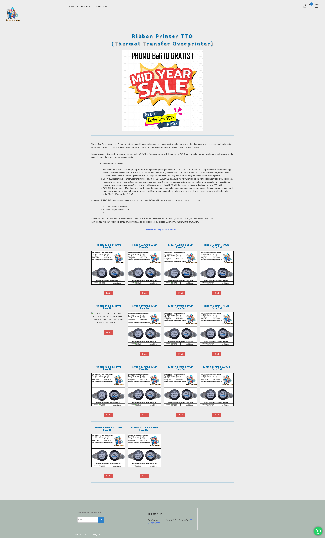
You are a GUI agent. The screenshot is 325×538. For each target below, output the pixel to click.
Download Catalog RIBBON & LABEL (162, 229)
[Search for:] (90, 520)
